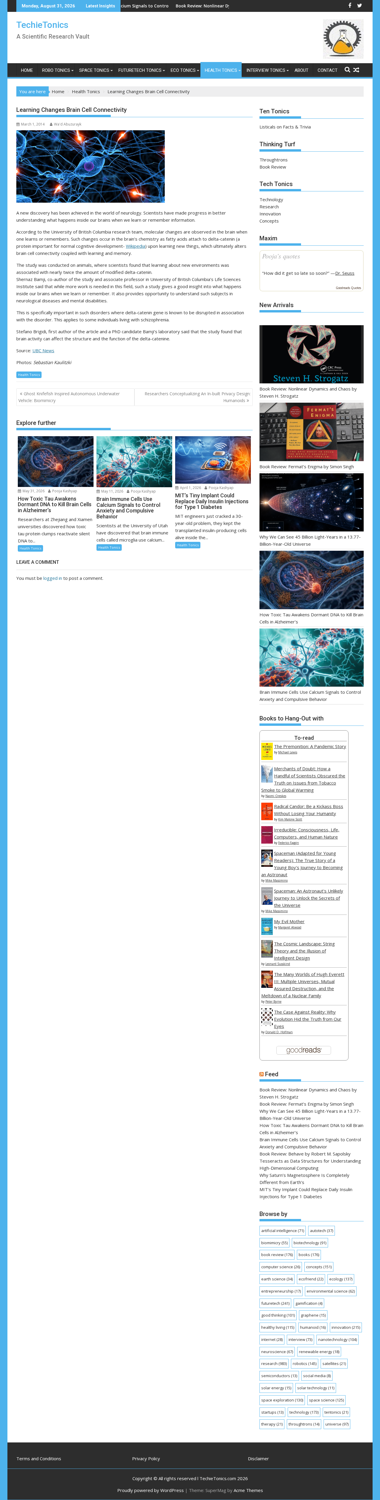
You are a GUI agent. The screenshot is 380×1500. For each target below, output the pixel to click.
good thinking (278, 1315)
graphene (313, 1315)
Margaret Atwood (289, 927)
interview (300, 1339)
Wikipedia (135, 246)
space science (326, 1400)
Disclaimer (258, 1458)
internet (272, 1339)
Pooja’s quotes (281, 255)
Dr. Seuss (344, 273)
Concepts (269, 221)
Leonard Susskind (277, 964)
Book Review (272, 167)
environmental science (331, 1291)
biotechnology (310, 1242)
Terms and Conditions (38, 1458)
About (301, 70)
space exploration (282, 1400)
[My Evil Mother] (267, 933)
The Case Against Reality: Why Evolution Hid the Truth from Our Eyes (307, 1019)
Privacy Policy (146, 1458)
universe (337, 1424)
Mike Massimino (276, 880)
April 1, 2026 (190, 487)
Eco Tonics (183, 70)
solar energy (276, 1388)
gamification (308, 1303)
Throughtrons (273, 160)
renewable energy (319, 1351)
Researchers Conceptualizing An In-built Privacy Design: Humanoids (198, 397)
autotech (321, 1230)
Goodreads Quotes (348, 288)
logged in (52, 578)
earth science (277, 1279)
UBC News (43, 350)
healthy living (277, 1327)
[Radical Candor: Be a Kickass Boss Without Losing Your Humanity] (267, 818)
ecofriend (311, 1279)
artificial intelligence (282, 1230)
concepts (319, 1266)
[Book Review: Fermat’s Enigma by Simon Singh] (311, 433)
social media (317, 1375)
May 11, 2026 (111, 491)
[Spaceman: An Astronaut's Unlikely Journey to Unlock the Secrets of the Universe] (267, 903)
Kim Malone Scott (290, 819)
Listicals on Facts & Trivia (285, 127)
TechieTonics (42, 25)
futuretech (275, 1303)
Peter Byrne (273, 1001)
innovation (346, 1327)
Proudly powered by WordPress (150, 1490)
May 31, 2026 (33, 490)
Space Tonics (94, 70)
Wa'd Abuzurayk (67, 124)
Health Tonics (221, 70)
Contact (328, 70)
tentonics (336, 1412)
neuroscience (277, 1351)
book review (277, 1254)
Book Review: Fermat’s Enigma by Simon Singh (306, 466)
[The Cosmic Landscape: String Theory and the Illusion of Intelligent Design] (267, 956)
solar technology (315, 1388)
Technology (271, 199)
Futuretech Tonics (140, 70)
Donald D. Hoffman (279, 1032)
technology (304, 1412)
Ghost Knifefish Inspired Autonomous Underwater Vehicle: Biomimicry (69, 397)
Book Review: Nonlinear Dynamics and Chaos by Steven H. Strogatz (195, 6)
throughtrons (304, 1424)
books (309, 1254)
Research (269, 206)
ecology (340, 1279)
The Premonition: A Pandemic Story (310, 746)
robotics (304, 1363)
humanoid (313, 1327)
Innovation (270, 214)
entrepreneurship (281, 1291)
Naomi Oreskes (275, 796)
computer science (280, 1266)
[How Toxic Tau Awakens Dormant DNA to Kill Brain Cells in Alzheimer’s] (311, 581)
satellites (334, 1363)
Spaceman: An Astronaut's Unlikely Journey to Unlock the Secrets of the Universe (308, 898)
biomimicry (274, 1242)
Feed (271, 1074)
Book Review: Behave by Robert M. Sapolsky (305, 1154)
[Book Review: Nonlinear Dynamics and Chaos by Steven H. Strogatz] (311, 355)
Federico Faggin (288, 843)
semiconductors (279, 1375)
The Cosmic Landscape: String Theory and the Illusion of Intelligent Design (304, 951)
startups (272, 1412)
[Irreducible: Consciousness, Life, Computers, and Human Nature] (267, 842)
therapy (272, 1424)
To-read (304, 738)
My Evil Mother (289, 921)
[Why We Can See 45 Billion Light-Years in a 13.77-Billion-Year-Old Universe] (311, 503)
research (274, 1363)
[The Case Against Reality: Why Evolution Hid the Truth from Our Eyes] (267, 1024)
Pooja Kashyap (64, 490)
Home (27, 70)
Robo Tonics (56, 70)
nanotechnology (337, 1339)
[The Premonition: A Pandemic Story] (267, 758)
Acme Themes (248, 1490)
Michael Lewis (287, 752)
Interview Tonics (265, 70)
